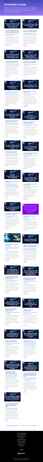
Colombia (6, 186)
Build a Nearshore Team (21, 433)
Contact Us (21, 445)
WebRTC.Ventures (21, 442)
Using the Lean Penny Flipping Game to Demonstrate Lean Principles (30, 62)
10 (29, 425)
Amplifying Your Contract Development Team (28, 310)
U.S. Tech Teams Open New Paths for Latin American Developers (12, 214)
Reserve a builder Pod (21, 436)
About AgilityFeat (21, 444)
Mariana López (8, 34)
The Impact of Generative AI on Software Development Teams (11, 152)
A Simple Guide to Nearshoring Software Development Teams (11, 341)
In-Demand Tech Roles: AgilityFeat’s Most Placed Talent (30, 184)
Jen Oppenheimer (8, 247)
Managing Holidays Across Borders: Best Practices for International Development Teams (12, 277)
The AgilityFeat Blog (21, 439)
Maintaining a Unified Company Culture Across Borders (29, 123)
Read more (30, 209)
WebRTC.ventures (19, 458)
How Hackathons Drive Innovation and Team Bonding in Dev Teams (11, 62)
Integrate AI (21, 437)
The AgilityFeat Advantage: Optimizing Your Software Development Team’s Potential (11, 372)
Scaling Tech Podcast (21, 441)
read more (7, 45)
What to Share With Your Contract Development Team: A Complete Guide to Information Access (29, 279)
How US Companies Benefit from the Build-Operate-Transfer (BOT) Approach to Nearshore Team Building (12, 405)
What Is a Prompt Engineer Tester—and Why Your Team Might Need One (30, 31)
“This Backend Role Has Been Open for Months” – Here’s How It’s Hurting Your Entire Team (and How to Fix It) (12, 31)
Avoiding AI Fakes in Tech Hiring (11, 92)
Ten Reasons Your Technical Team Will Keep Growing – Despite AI (11, 121)
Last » (34, 425)
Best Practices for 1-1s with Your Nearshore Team (29, 92)
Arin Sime (7, 93)
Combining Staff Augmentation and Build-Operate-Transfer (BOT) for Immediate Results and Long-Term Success (30, 375)
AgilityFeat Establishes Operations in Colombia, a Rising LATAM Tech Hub (30, 246)
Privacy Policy (28, 458)
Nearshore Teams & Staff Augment (14, 65)
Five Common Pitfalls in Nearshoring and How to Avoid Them (30, 154)
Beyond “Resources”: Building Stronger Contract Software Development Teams (10, 309)
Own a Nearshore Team (21, 434)
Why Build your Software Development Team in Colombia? (29, 341)
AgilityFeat (14, 458)
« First (16, 425)
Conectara (23, 458)
